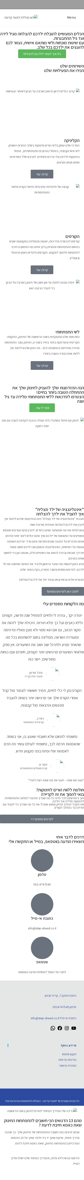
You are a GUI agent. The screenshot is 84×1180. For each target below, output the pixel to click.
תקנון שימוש (69, 1054)
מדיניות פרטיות (67, 1060)
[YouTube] (73, 1030)
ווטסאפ (42, 961)
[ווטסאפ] (42, 948)
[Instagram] (66, 1030)
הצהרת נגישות (67, 1065)
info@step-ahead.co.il (45, 1018)
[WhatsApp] (53, 1030)
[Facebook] (59, 1030)
